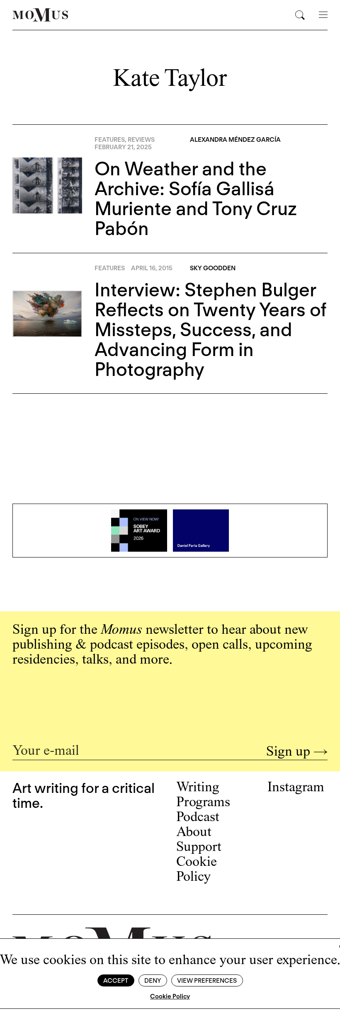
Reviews (141, 139)
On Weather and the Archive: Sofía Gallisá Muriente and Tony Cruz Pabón (196, 199)
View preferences (207, 980)
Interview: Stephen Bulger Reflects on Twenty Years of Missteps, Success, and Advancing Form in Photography (210, 329)
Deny (152, 980)
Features (110, 139)
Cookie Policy (170, 996)
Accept (115, 980)
